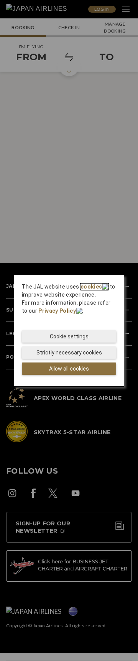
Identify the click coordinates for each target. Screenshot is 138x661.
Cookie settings (69, 336)
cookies (91, 287)
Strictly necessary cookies (69, 352)
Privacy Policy (57, 311)
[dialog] (69, 331)
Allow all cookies (69, 369)
